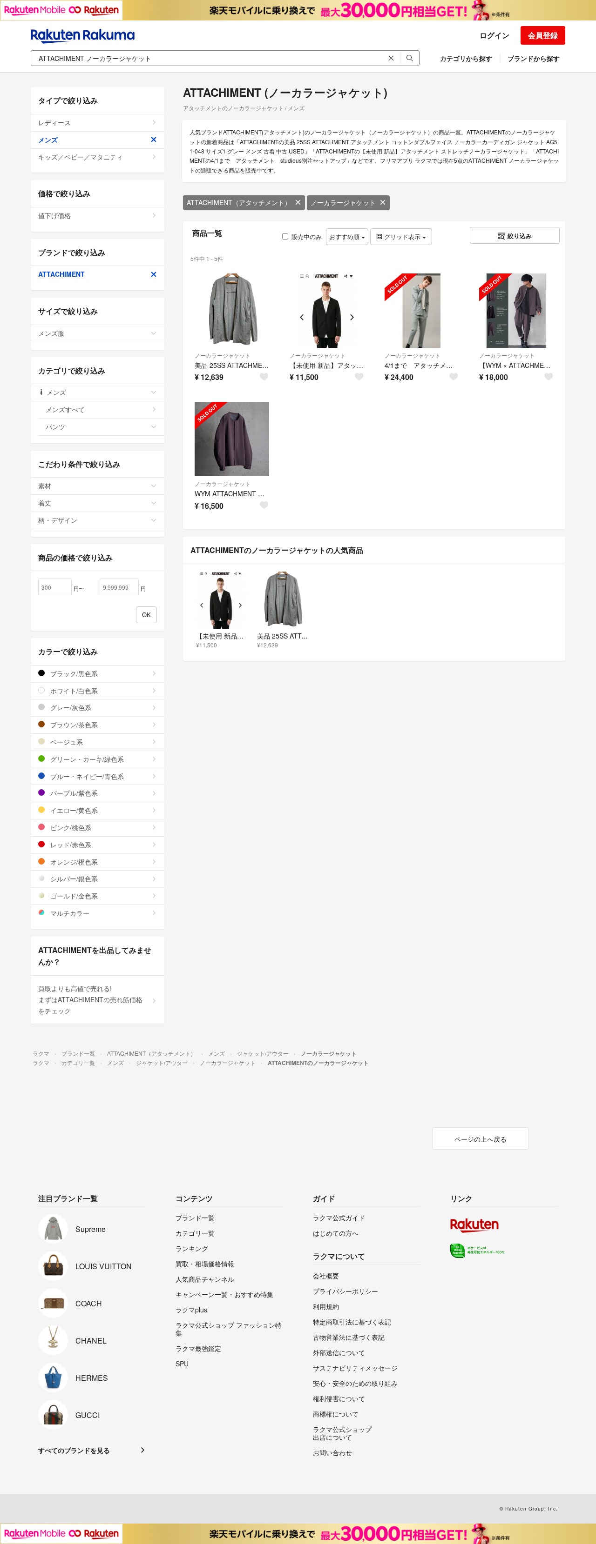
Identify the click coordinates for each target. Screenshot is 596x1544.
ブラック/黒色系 (73, 673)
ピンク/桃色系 (69, 827)
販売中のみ (306, 236)
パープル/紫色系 (73, 793)
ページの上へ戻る (480, 1139)
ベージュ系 (65, 741)
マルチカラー (68, 913)
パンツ (55, 426)
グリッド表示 (402, 236)
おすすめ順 (345, 236)
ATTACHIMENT (61, 274)
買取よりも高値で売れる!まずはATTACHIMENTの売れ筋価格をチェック (90, 999)
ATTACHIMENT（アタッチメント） (239, 202)
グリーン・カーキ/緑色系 (86, 759)
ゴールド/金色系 (73, 895)
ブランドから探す (534, 58)
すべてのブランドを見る (74, 1450)
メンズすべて (65, 409)
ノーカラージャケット (343, 202)
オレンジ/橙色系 (73, 861)
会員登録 (543, 35)
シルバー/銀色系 (73, 878)
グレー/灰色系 (69, 707)
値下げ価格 (54, 215)
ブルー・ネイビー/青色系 (86, 776)
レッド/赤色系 (69, 844)
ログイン (494, 35)
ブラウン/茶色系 (73, 724)
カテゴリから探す (466, 58)
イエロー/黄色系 (73, 810)
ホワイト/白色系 (73, 690)
